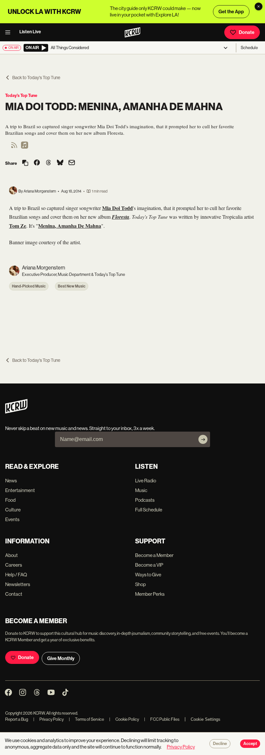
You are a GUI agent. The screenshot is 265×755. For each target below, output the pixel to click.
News (11, 480)
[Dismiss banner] (258, 6)
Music (141, 490)
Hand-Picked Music (29, 286)
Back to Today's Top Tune (36, 77)
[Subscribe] (202, 439)
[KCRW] (16, 411)
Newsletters (17, 584)
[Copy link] (25, 163)
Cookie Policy (124, 719)
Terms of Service (86, 719)
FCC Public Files (161, 719)
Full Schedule (148, 509)
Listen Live (30, 32)
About (11, 555)
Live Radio (145, 480)
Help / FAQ (16, 574)
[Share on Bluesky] (60, 163)
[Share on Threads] (48, 163)
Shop (140, 584)
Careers (13, 565)
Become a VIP (149, 565)
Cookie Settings (205, 719)
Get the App (231, 12)
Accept (250, 743)
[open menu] (10, 32)
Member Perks (149, 594)
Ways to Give (148, 574)
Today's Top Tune (21, 95)
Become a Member (154, 555)
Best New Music (71, 286)
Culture (13, 509)
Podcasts (144, 500)
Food (10, 500)
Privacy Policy (48, 719)
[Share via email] (72, 163)
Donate (246, 32)
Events (12, 519)
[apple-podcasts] (24, 147)
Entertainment (20, 490)
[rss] (14, 147)
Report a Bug (16, 719)
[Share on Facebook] (37, 163)
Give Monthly (60, 658)
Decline (220, 743)
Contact (13, 594)
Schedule (249, 47)
